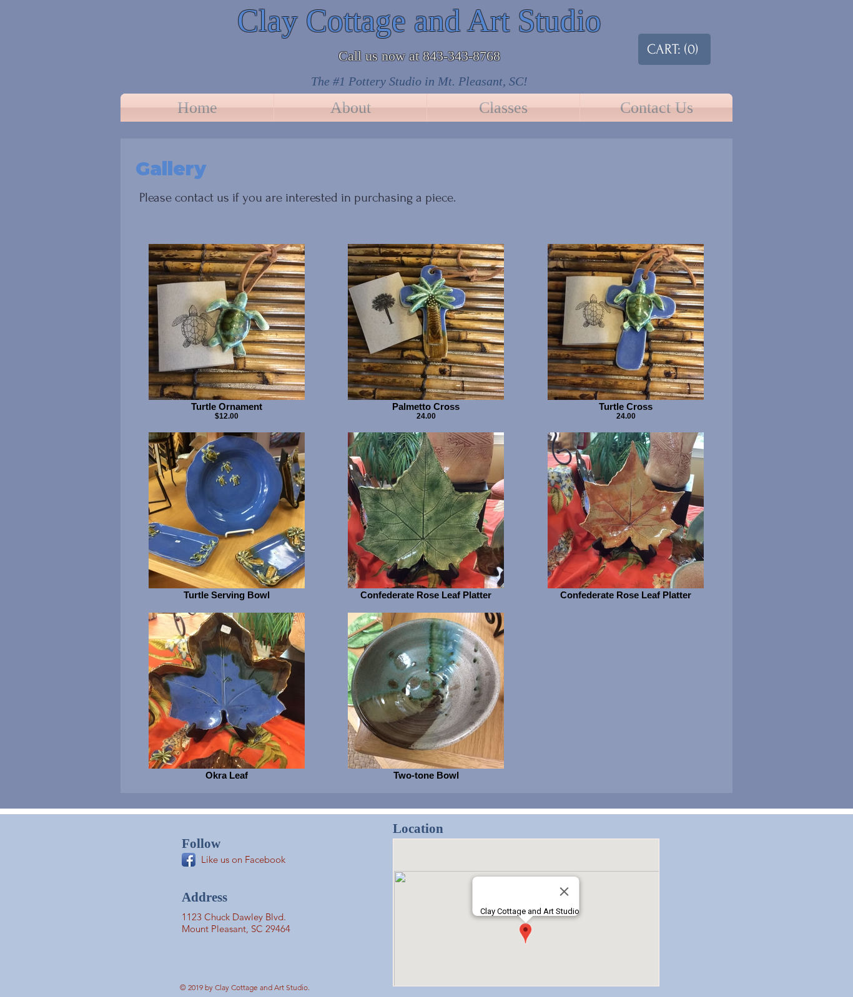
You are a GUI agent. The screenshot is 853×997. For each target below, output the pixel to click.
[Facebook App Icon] (188, 860)
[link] (668, 49)
